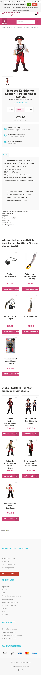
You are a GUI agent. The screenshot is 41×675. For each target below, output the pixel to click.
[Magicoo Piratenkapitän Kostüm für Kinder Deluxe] (30, 448)
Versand (14, 155)
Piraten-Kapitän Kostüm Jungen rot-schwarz (10, 421)
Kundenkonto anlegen (10, 629)
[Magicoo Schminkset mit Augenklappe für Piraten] (10, 345)
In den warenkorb (11, 289)
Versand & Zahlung (9, 605)
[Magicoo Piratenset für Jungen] (10, 303)
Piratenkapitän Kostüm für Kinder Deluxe (30, 463)
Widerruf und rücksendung (11, 596)
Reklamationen (7, 599)
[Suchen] (37, 22)
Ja (29, 5)
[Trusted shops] (5, 530)
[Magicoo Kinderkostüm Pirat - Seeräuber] (10, 490)
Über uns (5, 590)
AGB (3, 593)
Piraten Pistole (30, 316)
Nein (34, 5)
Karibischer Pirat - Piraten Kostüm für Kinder (10, 463)
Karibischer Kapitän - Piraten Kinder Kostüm (24, 27)
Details (5, 155)
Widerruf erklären (9, 574)
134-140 (29, 110)
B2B (3, 611)
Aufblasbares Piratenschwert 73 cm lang (30, 276)
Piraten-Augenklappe (10, 275)
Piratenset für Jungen (10, 318)
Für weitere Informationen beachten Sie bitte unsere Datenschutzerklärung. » (21, 9)
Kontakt (4, 608)
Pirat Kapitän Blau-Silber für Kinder (31, 421)
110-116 (11, 110)
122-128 (19, 110)
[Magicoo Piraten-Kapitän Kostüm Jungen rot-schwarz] (10, 405)
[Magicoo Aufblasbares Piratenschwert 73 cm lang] (30, 261)
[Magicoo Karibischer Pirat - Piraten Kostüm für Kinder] (10, 448)
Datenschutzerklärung (10, 602)
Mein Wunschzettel (8, 638)
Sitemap (5, 614)
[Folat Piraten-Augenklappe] (10, 261)
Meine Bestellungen (9, 632)
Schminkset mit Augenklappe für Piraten (10, 361)
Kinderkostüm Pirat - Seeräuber (10, 506)
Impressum (6, 587)
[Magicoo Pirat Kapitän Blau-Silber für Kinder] (30, 405)
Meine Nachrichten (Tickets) (12, 635)
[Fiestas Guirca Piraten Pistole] (30, 303)
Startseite (5, 27)
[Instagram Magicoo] (22, 670)
